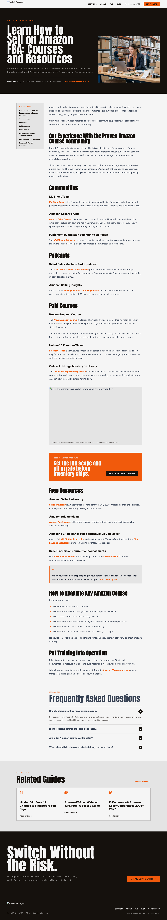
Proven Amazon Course (65, 320)
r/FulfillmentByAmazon (65, 240)
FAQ (111, 4)
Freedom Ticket (57, 351)
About (103, 4)
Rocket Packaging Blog (21, 21)
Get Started (154, 909)
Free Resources (25, 130)
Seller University (57, 505)
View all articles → (142, 781)
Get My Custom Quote (142, 879)
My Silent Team (56, 202)
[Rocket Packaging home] (21, 4)
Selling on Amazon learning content (81, 290)
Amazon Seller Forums (60, 219)
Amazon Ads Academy (60, 522)
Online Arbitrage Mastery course (70, 371)
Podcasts (23, 122)
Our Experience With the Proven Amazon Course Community (28, 113)
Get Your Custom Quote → (122, 473)
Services (92, 4)
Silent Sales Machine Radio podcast (71, 269)
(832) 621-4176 (134, 4)
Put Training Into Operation (29, 139)
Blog (119, 4)
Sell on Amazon (110, 556)
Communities (24, 119)
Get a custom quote (107, 579)
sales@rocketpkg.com (38, 913)
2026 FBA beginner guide (71, 539)
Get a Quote (151, 4)
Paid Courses (24, 126)
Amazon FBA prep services (116, 670)
